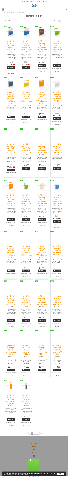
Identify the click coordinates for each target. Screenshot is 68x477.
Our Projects (34, 443)
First (27, 433)
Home (34, 440)
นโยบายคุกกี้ (25, 474)
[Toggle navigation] (66, 9)
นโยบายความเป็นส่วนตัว (16, 474)
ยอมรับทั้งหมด (60, 474)
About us (34, 446)
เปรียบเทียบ (11, 73)
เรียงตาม (46, 21)
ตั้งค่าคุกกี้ (53, 474)
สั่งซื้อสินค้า (11, 67)
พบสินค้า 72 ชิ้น (7, 20)
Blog (34, 449)
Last (41, 433)
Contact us (34, 452)
